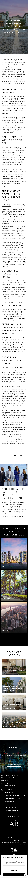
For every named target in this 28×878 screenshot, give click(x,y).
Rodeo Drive (5, 110)
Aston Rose (15, 152)
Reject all (14, 866)
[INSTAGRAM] (14, 854)
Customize (14, 870)
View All (14, 733)
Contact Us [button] (14, 521)
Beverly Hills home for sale (15, 427)
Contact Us (14, 764)
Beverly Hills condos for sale (10, 242)
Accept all (14, 874)
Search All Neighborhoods (14, 640)
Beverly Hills (9, 67)
